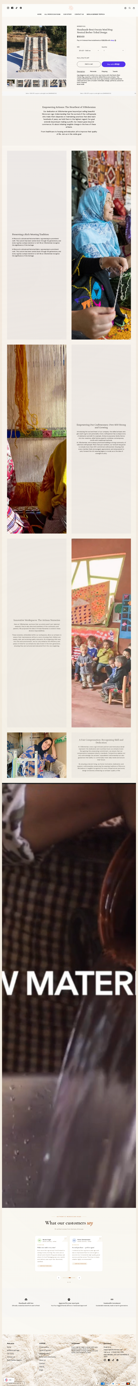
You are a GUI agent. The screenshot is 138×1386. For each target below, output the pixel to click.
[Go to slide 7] (73, 1277)
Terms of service (45, 1350)
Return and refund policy (47, 1357)
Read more (80, 84)
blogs (41, 1370)
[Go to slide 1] (63, 1277)
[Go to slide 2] (65, 1277)
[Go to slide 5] (70, 1277)
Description (81, 71)
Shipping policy (44, 1354)
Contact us (11, 1357)
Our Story (10, 1354)
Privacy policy (44, 1347)
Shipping (104, 71)
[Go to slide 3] (67, 1277)
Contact (42, 1363)
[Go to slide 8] (74, 1277)
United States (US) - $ (15, 1383)
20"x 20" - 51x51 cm (85, 50)
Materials (93, 71)
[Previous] (58, 1278)
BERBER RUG (81, 26)
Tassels (115, 71)
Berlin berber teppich (14, 1360)
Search (41, 1367)
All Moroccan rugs (13, 1350)
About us (42, 1360)
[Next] (79, 1278)
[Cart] (134, 8)
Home (9, 1347)
